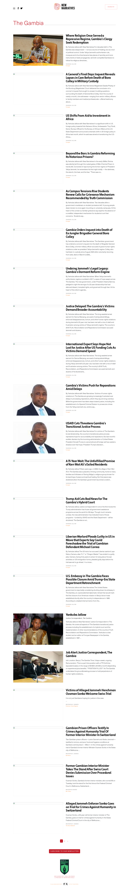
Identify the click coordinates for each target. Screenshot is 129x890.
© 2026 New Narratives (56, 884)
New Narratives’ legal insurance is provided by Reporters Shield (64, 876)
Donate (111, 7)
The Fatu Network (70, 825)
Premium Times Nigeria (72, 706)
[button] (14, 8)
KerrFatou (68, 755)
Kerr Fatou (68, 791)
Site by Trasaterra (73, 884)
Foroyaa (68, 65)
